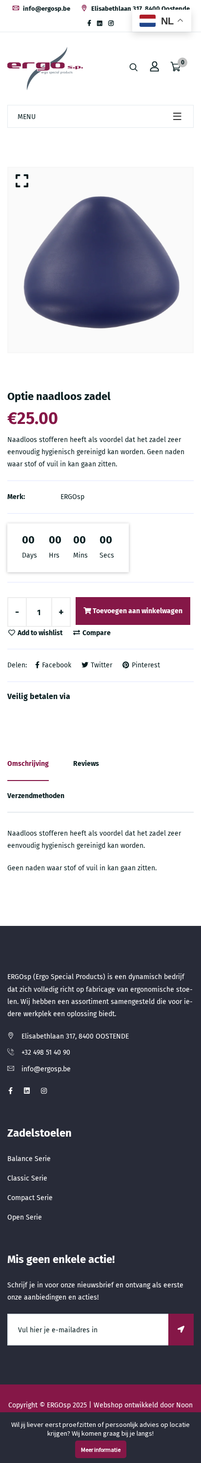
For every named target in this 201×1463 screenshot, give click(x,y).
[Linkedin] (99, 23)
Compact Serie (30, 1198)
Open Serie (24, 1217)
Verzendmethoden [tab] (35, 796)
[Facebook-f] (89, 23)
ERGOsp (72, 497)
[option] (100, 260)
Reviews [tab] (86, 764)
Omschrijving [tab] (28, 764)
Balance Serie (29, 1159)
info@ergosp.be (45, 8)
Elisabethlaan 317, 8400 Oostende (140, 8)
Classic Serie (27, 1178)
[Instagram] (111, 23)
